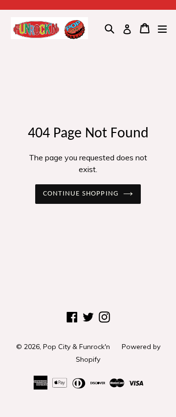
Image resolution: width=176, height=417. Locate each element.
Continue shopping (80, 194)
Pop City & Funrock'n (76, 346)
